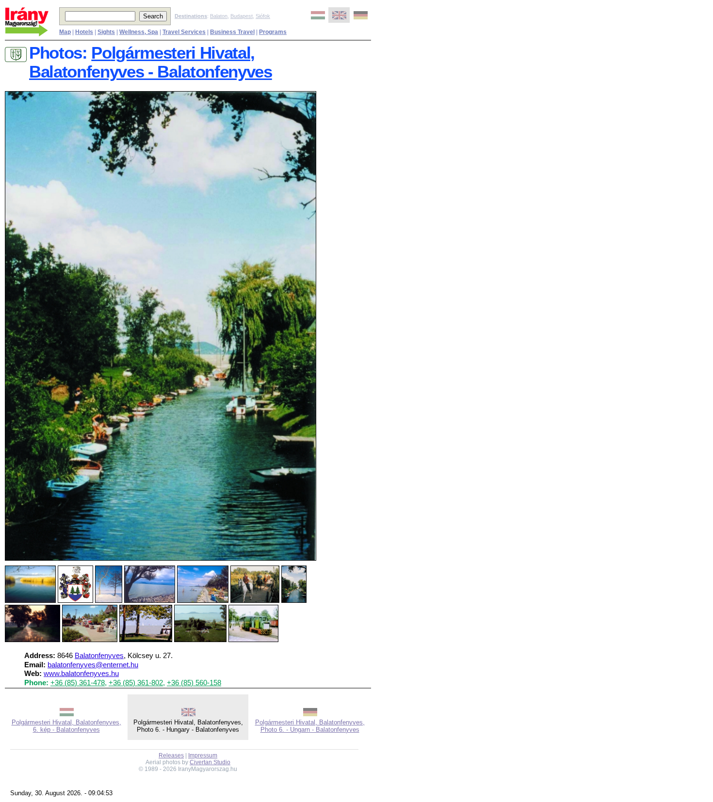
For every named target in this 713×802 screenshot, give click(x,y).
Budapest (241, 16)
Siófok (263, 16)
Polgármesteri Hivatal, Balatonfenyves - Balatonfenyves (150, 62)
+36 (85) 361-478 (77, 683)
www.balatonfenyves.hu (81, 673)
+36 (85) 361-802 (136, 683)
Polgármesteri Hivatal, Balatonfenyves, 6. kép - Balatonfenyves (66, 726)
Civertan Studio (210, 762)
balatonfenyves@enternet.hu (93, 665)
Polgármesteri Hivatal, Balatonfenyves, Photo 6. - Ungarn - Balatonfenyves (310, 726)
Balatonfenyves (99, 656)
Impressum (202, 755)
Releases (171, 755)
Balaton (218, 16)
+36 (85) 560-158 (194, 683)
